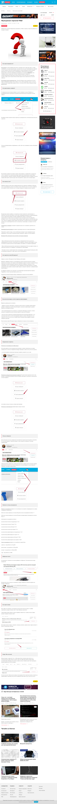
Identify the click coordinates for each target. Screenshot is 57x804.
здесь (20, 271)
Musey (44, 182)
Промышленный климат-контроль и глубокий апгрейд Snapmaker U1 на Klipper (9, 778)
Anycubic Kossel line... (48, 98)
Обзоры (20, 794)
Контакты (41, 786)
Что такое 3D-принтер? (48, 127)
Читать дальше (4, 725)
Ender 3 (46, 70)
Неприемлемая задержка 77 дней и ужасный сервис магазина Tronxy (8, 761)
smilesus (44, 173)
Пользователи (4, 794)
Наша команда (42, 790)
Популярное (10, 6)
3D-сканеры (12, 792)
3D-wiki (11, 794)
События (20, 792)
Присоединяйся (48, 18)
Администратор (4, 23)
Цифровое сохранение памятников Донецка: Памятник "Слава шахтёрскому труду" (28, 778)
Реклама (3, 16)
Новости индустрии (23, 788)
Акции (23, 6)
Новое (18, 6)
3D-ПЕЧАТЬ (42, 2)
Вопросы (50, 161)
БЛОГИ (13, 2)
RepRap (46, 86)
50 (18, 23)
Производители (13, 796)
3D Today (3, 10)
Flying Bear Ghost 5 (48, 94)
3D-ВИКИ (36, 2)
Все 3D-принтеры (46, 111)
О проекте (3, 788)
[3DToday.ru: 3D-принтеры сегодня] (5, 2)
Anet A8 (46, 74)
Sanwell (2, 703)
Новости (4, 6)
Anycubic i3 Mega (48, 90)
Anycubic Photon (47, 102)
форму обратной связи (30, 676)
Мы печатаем (50, 6)
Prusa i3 (46, 106)
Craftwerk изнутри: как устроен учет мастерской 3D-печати (9, 744)
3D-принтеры (12, 788)
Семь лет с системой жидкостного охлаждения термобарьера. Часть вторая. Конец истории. (9, 699)
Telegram (29, 790)
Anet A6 (46, 82)
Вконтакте (30, 788)
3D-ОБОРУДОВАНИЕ (21, 2)
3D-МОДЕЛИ (29, 2)
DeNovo (21, 703)
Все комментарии (46, 192)
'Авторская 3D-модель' (10, 317)
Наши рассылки (31, 792)
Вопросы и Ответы (41, 6)
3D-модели (12, 790)
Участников (44, 12)
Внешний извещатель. (26, 743)
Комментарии (44, 161)
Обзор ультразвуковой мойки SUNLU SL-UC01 (28, 760)
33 (15, 703)
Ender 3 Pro (46, 78)
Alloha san (45, 164)
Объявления (30, 6)
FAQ (2, 796)
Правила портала (4, 792)
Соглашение (3, 790)
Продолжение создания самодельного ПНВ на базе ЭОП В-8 (47, 178)
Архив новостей (22, 796)
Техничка (8, 10)
